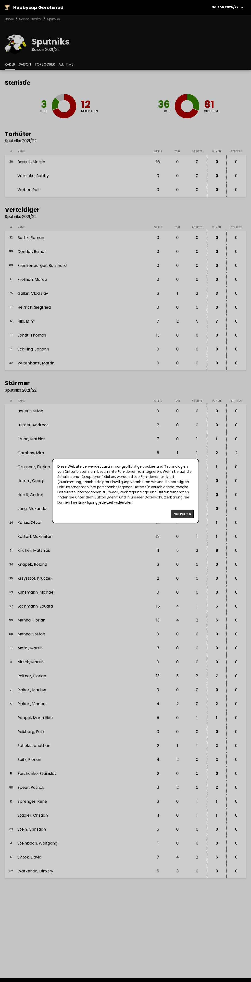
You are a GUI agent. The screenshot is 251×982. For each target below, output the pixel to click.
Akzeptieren (182, 514)
